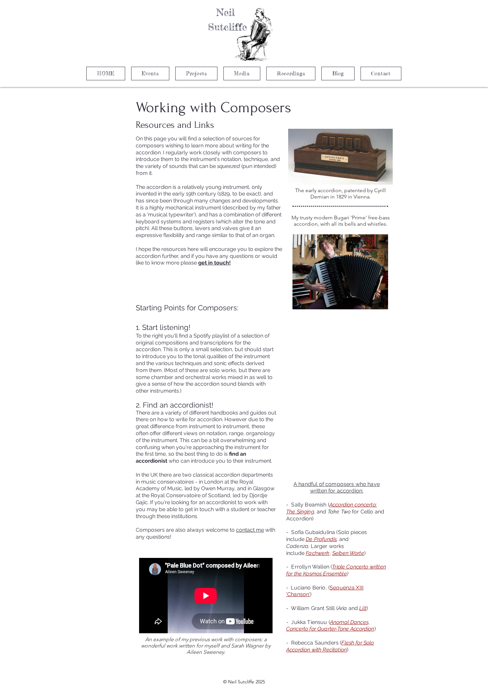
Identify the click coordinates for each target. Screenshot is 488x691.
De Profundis (321, 539)
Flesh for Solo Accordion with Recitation (330, 646)
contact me (250, 530)
